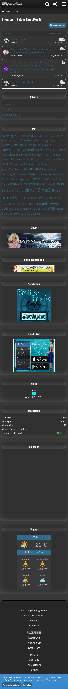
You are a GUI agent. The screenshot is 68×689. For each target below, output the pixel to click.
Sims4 (8, 197)
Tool (36, 204)
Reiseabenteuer (55, 183)
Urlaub (15, 208)
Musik (23, 174)
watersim (60, 208)
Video (33, 208)
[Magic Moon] (14, 4)
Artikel (6, 104)
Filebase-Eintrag (12, 114)
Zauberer (36, 213)
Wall (51, 208)
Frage (56, 154)
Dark (40, 144)
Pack (12, 179)
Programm (16, 183)
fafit (62, 150)
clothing (43, 140)
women (22, 214)
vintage (42, 208)
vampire (24, 208)
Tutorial (44, 204)
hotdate (24, 164)
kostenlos (47, 169)
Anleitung (8, 136)
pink (43, 179)
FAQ (4, 154)
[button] (63, 4)
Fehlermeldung (24, 154)
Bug (4, 140)
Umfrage (55, 203)
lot (55, 169)
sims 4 (20, 198)
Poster (59, 179)
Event (56, 150)
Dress (40, 150)
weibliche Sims (10, 213)
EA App (48, 150)
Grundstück (29, 159)
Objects (40, 174)
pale (27, 179)
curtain (52, 140)
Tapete (11, 203)
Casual (15, 140)
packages (19, 179)
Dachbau (32, 144)
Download (9, 150)
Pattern (36, 179)
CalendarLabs (34, 516)
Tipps (29, 204)
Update (6, 208)
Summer (61, 198)
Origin (59, 174)
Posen (51, 179)
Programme (29, 183)
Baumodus (29, 136)
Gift (13, 159)
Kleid (25, 169)
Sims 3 (56, 190)
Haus (60, 159)
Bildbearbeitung (46, 136)
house (38, 164)
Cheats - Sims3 (31, 140)
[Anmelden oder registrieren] (55, 4)
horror (16, 164)
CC (21, 140)
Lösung (7, 174)
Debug (47, 144)
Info (44, 164)
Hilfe (9, 164)
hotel (31, 164)
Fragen (6, 159)
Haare (47, 159)
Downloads (26, 150)
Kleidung (35, 169)
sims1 (31, 190)
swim (4, 204)
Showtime (11, 190)
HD (3, 164)
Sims (20, 190)
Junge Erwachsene (12, 169)
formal (49, 154)
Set (4, 190)
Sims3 (44, 190)
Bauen (17, 136)
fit (44, 154)
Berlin (34, 390)
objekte (49, 174)
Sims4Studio (33, 198)
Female (38, 154)
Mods (16, 174)
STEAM (52, 198)
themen (20, 204)
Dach (23, 144)
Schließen (27, 684)
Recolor (41, 184)
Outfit (5, 179)
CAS (9, 140)
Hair (54, 159)
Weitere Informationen (11, 684)
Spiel (45, 198)
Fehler (11, 154)
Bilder (59, 136)
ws (28, 214)
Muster (32, 174)
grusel (40, 159)
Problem (5, 184)
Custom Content (10, 144)
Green (19, 159)
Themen (7, 109)
